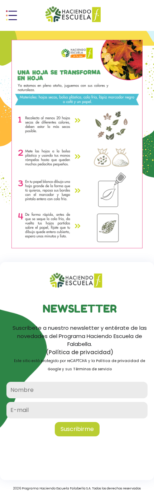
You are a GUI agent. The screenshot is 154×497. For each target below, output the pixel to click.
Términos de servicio (92, 369)
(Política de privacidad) (80, 352)
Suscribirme (77, 429)
